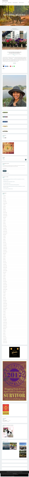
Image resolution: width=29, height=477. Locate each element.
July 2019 (4, 292)
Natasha (15, 54)
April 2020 (4, 278)
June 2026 (4, 195)
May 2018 (4, 314)
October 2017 (4, 325)
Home (3, 2)
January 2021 (4, 264)
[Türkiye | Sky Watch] (22, 446)
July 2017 (4, 330)
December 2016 (5, 341)
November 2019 (5, 286)
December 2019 (5, 284)
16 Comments (19, 54)
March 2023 (4, 225)
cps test (4, 188)
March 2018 (4, 317)
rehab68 (4, 184)
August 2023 (4, 217)
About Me (6, 2)
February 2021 (5, 262)
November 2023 (5, 214)
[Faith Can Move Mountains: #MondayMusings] (6, 446)
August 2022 (4, 234)
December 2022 (5, 229)
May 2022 (4, 239)
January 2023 (4, 228)
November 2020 (5, 267)
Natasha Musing (5, 0)
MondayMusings (10, 2)
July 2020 (4, 273)
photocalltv (4, 186)
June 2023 (4, 220)
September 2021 (5, 251)
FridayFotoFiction (4, 4)
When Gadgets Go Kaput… (12, 181)
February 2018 (5, 319)
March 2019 (4, 298)
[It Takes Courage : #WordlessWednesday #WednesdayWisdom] (13, 446)
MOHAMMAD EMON (5, 181)
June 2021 (4, 256)
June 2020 (4, 275)
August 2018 (4, 309)
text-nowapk (4, 183)
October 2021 (4, 250)
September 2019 (5, 289)
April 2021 (4, 259)
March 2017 (4, 336)
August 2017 (4, 328)
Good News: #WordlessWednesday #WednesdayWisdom (12, 184)
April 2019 (4, 297)
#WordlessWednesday (15, 2)
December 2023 (5, 212)
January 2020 (4, 283)
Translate (8, 421)
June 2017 (4, 331)
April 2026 (4, 198)
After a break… (9, 183)
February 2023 (5, 226)
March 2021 (4, 261)
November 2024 (5, 203)
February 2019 (5, 300)
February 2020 (5, 281)
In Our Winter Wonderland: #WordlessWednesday (14, 53)
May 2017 (4, 333)
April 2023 (4, 223)
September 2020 (5, 270)
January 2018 (4, 320)
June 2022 (4, 237)
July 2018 (4, 311)
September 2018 (5, 308)
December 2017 (5, 322)
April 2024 (4, 209)
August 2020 (4, 272)
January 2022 (4, 245)
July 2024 (4, 204)
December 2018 (5, 303)
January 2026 (4, 201)
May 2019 (4, 295)
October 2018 (4, 306)
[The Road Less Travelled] (22, 454)
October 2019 (4, 287)
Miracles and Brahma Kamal (9, 188)
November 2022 (5, 231)
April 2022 (4, 240)
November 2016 (5, 342)
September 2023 (5, 215)
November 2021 (5, 248)
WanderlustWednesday (21, 2)
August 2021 (4, 253)
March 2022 (4, 242)
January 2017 (4, 339)
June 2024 (4, 206)
